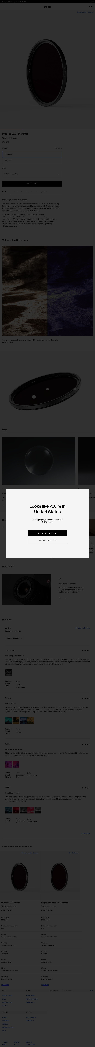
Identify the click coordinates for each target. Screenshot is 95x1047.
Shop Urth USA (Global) (47, 533)
